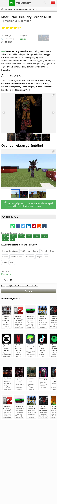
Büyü (12, 262)
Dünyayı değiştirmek (9, 251)
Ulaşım (39, 257)
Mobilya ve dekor (17, 257)
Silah (52, 251)
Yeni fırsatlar (25, 251)
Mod (3, 51)
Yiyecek (44, 251)
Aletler (4, 262)
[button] (53, 95)
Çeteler (23, 39)
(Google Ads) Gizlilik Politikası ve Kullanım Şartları (19, 286)
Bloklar (5, 257)
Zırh (46, 257)
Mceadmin (6, 274)
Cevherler (30, 257)
